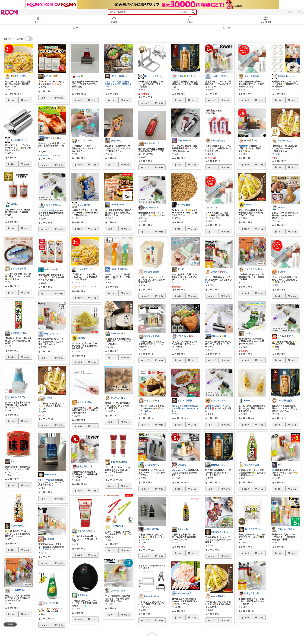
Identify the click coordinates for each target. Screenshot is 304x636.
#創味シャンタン (113, 84)
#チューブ (210, 282)
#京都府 (125, 81)
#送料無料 (243, 146)
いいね (26, 100)
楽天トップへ (295, 12)
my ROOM (266, 19)
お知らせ (190, 19)
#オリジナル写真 (113, 81)
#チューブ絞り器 (46, 480)
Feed (38, 19)
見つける (114, 19)
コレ (12, 100)
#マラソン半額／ (48, 210)
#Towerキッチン (180, 470)
